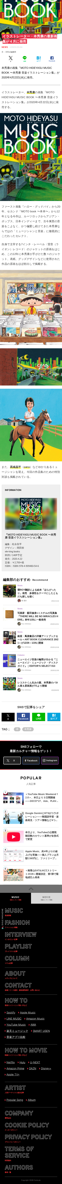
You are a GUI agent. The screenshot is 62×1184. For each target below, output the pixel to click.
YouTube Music (16, 1024)
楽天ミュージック (17, 1031)
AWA (33, 1024)
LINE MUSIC (14, 1018)
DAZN (32, 1068)
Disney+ (46, 1068)
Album (31, 1099)
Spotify (11, 1012)
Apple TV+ (13, 1074)
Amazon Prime (15, 1068)
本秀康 (27, 729)
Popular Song (15, 1099)
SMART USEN (41, 1031)
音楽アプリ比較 (16, 1037)
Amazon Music (35, 1018)
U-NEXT (35, 1062)
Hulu (22, 1062)
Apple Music (27, 1012)
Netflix (11, 1062)
